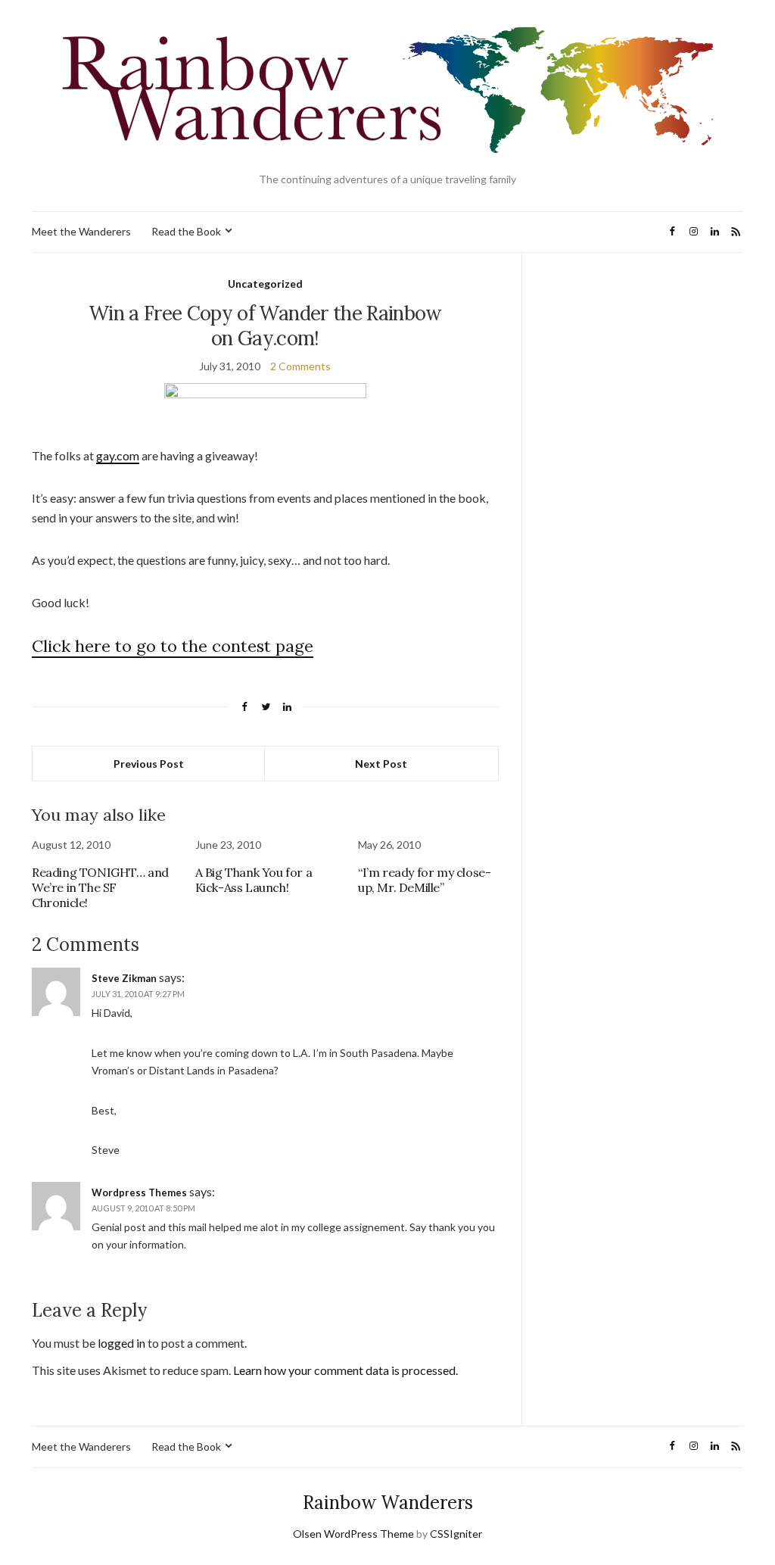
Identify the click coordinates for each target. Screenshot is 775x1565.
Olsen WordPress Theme (353, 1533)
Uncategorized (265, 283)
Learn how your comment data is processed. (345, 1370)
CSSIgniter (456, 1533)
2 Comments (300, 366)
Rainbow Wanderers (388, 1502)
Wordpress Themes (139, 1192)
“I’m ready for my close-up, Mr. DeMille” (424, 880)
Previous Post (149, 763)
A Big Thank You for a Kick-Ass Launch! (254, 880)
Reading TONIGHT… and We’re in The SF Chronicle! (100, 887)
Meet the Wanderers (81, 231)
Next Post (381, 763)
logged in (121, 1343)
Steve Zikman (124, 978)
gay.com (117, 455)
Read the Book (186, 231)
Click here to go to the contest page (172, 645)
